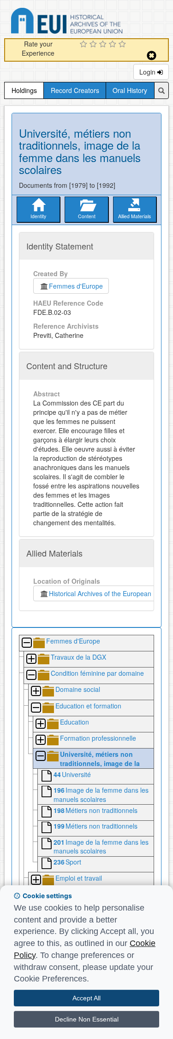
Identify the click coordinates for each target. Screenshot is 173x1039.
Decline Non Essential (87, 1019)
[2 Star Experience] (94, 44)
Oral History (130, 90)
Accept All (86, 998)
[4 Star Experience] (114, 44)
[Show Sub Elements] (30, 659)
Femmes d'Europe (76, 285)
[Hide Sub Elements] (26, 643)
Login (148, 71)
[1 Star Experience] (84, 44)
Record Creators (75, 90)
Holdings (24, 90)
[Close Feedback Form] (151, 55)
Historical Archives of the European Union (108, 593)
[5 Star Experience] (123, 44)
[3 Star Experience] (104, 44)
